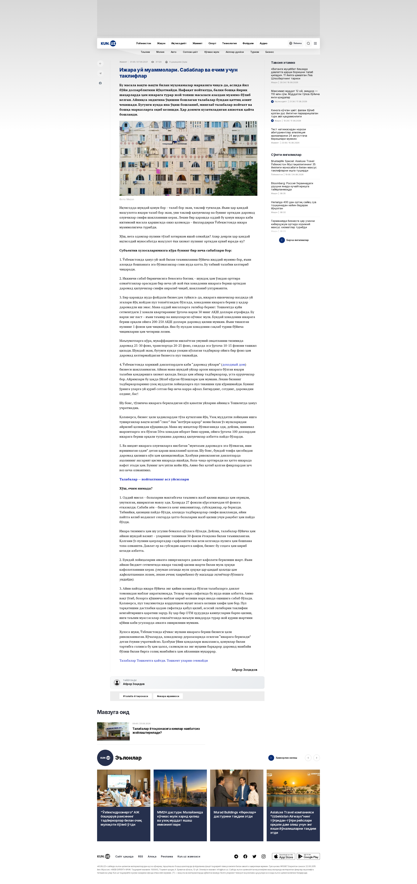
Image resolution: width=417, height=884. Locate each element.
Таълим (145, 52)
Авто (173, 52)
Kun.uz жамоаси (189, 856)
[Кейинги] (316, 758)
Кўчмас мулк (211, 52)
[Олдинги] (308, 758)
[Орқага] (100, 63)
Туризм (254, 52)
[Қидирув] (308, 43)
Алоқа (152, 856)
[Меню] (315, 43)
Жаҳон (161, 43)
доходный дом (233, 364)
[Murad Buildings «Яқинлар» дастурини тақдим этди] (236, 805)
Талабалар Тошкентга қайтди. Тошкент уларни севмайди (163, 660)
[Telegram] (100, 73)
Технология (229, 43)
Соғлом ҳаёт (190, 52)
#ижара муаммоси (168, 696)
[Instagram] (264, 856)
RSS (140, 856)
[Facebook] (100, 83)
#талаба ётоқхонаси (135, 696)
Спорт (212, 43)
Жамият (197, 43)
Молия (160, 52)
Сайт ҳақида (124, 856)
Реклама (167, 856)
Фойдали (248, 43)
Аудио (263, 43)
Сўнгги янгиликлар (286, 155)
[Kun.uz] (108, 43)
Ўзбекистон (143, 43)
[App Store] (283, 856)
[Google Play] (308, 856)
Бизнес (270, 52)
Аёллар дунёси (235, 52)
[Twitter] (254, 856)
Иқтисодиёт (179, 43)
